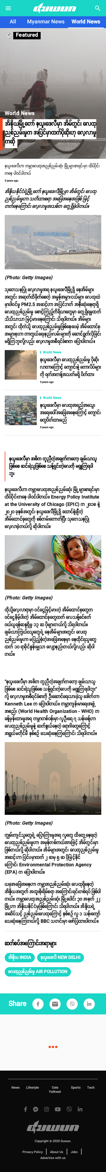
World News (86, 22)
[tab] (13, 22)
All (13, 22)
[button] (20, 957)
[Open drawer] (8, 8)
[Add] (38, 1004)
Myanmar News (45, 22)
